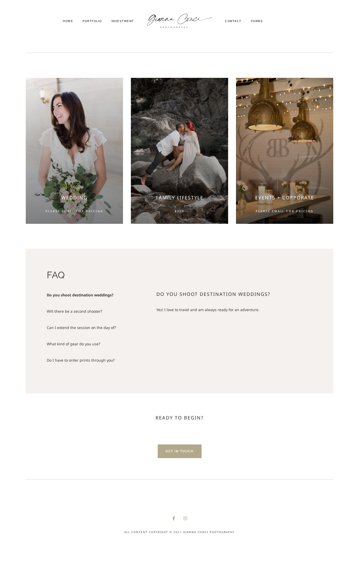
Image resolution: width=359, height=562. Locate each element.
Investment (122, 21)
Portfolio (92, 21)
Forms (257, 21)
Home (68, 21)
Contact (233, 21)
